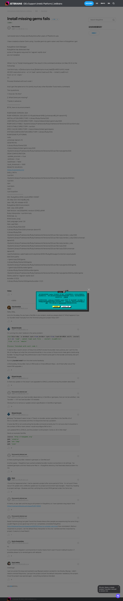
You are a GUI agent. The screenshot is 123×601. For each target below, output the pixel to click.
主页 (13, 3)
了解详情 (65, 297)
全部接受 (56, 306)
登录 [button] (109, 3)
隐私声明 (43, 301)
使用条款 (48, 301)
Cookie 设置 (66, 306)
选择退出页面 (62, 303)
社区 (97, 3)
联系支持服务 (89, 3)
